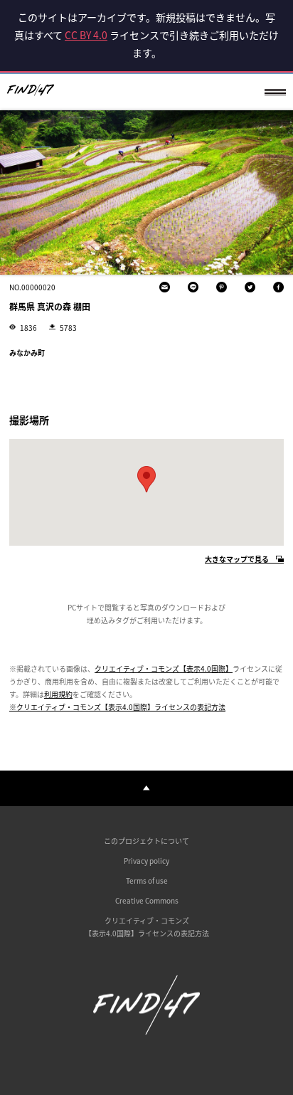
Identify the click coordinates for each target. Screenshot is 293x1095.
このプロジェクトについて (146, 840)
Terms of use (147, 880)
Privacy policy (146, 860)
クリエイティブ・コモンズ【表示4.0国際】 (164, 668)
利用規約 (58, 694)
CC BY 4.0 (86, 35)
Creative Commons (147, 900)
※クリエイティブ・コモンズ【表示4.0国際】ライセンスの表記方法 (117, 707)
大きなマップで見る (237, 560)
